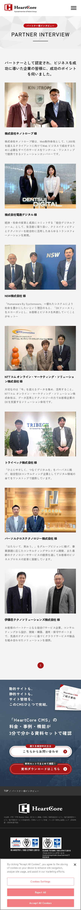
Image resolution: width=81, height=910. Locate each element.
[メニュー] (73, 8)
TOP (6, 790)
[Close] (75, 864)
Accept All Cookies (40, 903)
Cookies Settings (40, 881)
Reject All (40, 892)
